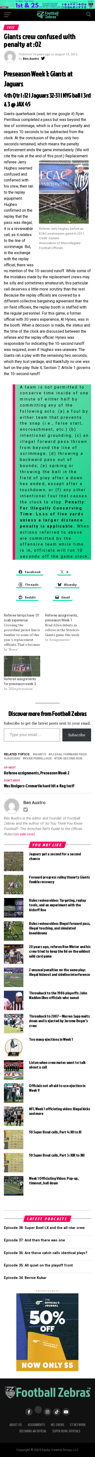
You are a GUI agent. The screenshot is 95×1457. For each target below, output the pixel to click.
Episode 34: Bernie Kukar (25, 1278)
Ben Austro (31, 58)
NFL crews (57, 1424)
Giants (40, 754)
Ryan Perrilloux (38, 758)
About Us (16, 1424)
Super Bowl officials (66, 1431)
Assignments (36, 1424)
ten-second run (69, 758)
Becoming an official (33, 1431)
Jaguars (13, 758)
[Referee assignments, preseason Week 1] (65, 627)
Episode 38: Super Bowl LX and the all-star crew (44, 1228)
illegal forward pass (68, 754)
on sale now (24, 834)
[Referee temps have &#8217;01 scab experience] (24, 632)
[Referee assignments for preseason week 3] (22, 666)
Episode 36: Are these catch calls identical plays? (45, 1253)
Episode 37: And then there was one (34, 1240)
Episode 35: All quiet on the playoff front (38, 1265)
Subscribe (76, 735)
